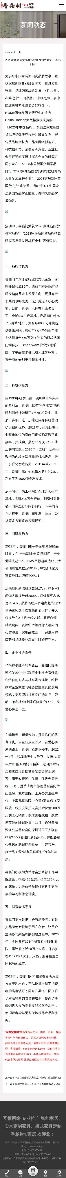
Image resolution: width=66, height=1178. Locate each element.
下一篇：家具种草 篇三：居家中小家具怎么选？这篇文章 (35, 1083)
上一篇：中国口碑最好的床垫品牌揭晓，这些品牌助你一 (35, 1077)
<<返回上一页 (13, 52)
